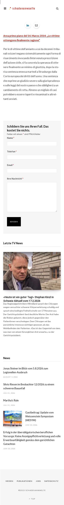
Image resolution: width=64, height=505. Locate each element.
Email (10, 165)
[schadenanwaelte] (22, 8)
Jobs (38, 481)
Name (10, 138)
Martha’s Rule (11, 400)
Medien (9, 481)
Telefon (12, 151)
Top (33, 499)
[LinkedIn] (28, 25)
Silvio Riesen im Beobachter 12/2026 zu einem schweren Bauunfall (28, 386)
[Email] (36, 25)
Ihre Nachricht (15, 178)
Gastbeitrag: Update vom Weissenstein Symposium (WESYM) (39, 416)
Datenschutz (51, 481)
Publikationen (24, 481)
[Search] (57, 8)
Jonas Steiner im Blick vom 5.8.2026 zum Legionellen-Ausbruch (25, 370)
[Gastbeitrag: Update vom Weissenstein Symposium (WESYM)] (14, 418)
